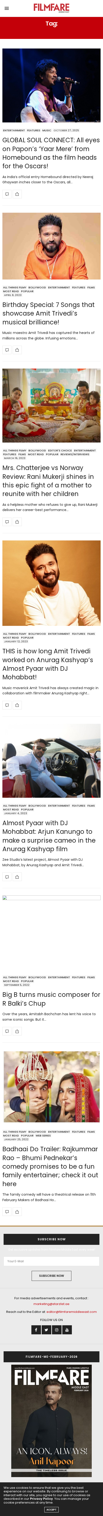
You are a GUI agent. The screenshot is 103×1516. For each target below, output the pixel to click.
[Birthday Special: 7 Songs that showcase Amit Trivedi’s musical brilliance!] (51, 246)
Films (91, 287)
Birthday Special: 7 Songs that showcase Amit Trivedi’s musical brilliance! (48, 314)
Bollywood (37, 287)
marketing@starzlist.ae (51, 1304)
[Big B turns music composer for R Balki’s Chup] (51, 932)
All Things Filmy (14, 287)
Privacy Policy (41, 1498)
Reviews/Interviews (75, 454)
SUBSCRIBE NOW (51, 1276)
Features (33, 130)
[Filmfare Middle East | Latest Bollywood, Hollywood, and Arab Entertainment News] (51, 8)
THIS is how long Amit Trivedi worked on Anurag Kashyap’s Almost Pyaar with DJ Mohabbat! (47, 664)
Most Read (11, 291)
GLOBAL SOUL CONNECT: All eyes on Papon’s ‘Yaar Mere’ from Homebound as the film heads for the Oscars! (51, 153)
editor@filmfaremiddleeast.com (71, 1312)
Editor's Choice (60, 450)
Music (46, 130)
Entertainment (14, 130)
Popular (27, 291)
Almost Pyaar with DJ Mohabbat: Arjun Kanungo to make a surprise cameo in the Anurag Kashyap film (49, 836)
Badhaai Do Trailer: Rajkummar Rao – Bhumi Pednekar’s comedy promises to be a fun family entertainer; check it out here (50, 1166)
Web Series (43, 1135)
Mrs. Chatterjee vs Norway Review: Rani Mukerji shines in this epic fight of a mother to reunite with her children (48, 481)
